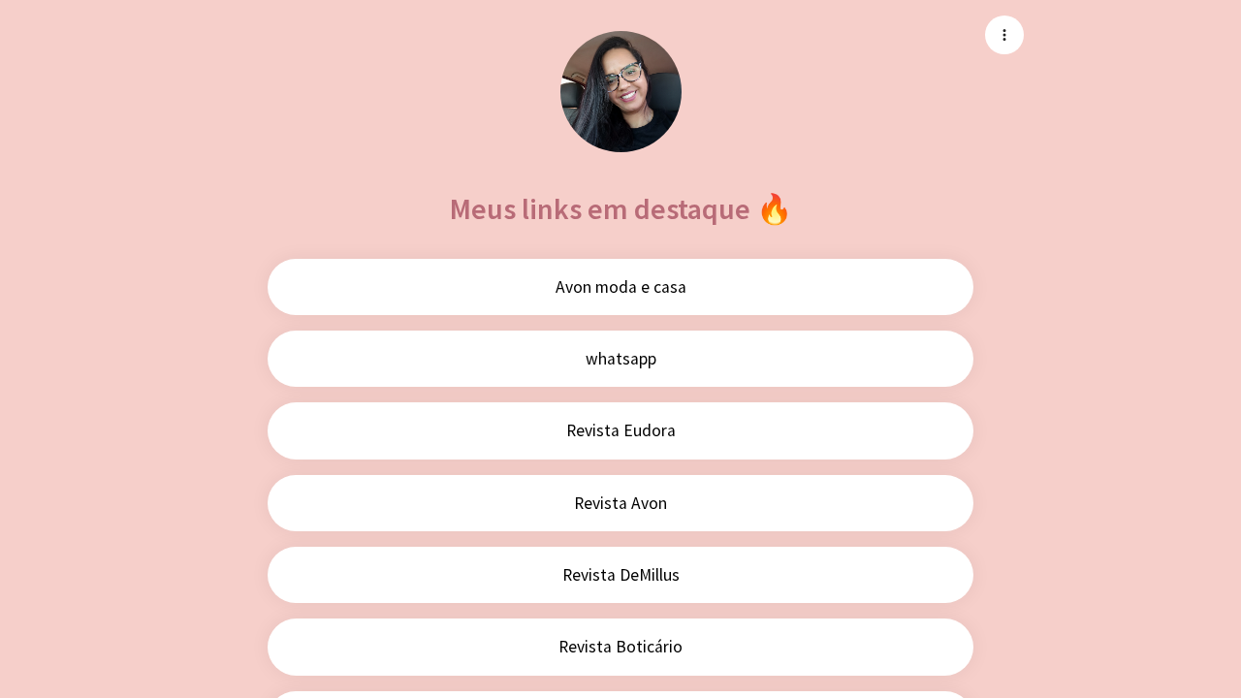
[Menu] (1004, 35)
